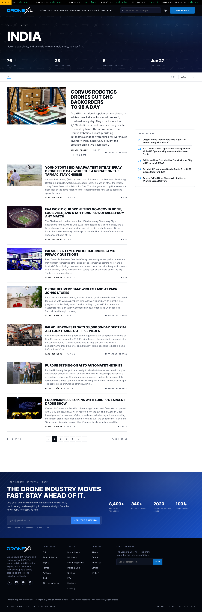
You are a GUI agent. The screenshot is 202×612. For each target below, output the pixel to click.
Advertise (96, 562)
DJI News (72, 557)
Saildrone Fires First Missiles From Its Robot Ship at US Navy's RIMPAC (167, 161)
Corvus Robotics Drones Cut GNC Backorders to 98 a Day (94, 99)
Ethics (95, 567)
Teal (45, 578)
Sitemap (183, 606)
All (9, 76)
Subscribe (182, 10)
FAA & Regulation (75, 562)
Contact (96, 557)
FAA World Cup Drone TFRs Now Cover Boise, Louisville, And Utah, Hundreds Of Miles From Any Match (84, 212)
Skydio (46, 562)
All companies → (51, 583)
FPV (84, 10)
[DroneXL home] (20, 10)
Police (64, 10)
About (95, 552)
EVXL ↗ (95, 573)
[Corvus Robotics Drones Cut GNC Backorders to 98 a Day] (36, 105)
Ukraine (75, 10)
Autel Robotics (50, 557)
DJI (50, 10)
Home (43, 10)
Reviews (93, 10)
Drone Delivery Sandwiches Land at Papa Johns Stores (81, 291)
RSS (193, 606)
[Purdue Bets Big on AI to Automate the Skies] (24, 373)
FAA (56, 10)
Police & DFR (73, 567)
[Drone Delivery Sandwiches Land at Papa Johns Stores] (24, 297)
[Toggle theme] (165, 10)
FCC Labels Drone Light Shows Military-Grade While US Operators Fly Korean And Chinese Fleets (166, 151)
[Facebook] (16, 582)
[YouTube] (23, 582)
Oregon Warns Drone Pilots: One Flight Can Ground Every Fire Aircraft (164, 141)
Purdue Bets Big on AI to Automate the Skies (83, 365)
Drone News (73, 552)
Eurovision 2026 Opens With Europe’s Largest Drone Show (85, 401)
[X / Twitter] (9, 582)
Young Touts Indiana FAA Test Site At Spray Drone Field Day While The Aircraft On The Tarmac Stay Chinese (83, 171)
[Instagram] (30, 582)
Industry (107, 10)
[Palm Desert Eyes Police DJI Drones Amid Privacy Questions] (24, 259)
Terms (172, 606)
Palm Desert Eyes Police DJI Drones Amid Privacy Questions (80, 253)
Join (157, 561)
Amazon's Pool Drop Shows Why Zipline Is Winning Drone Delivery (164, 179)
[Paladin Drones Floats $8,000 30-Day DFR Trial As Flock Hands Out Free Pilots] (24, 335)
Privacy (161, 606)
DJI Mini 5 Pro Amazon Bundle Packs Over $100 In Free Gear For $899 (167, 170)
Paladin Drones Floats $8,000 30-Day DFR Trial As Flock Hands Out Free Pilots (86, 329)
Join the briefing (85, 520)
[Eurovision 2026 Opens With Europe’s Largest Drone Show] (24, 408)
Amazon (47, 573)
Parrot (46, 567)
